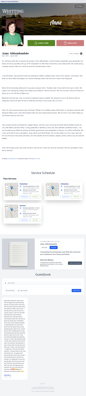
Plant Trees (35, 196)
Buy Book (53, 247)
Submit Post (76, 290)
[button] (11, 187)
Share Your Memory (75, 263)
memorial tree (12, 158)
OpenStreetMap (45, 391)
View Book (44, 247)
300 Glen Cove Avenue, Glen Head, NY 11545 (31, 192)
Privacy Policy (38, 388)
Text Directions (24, 196)
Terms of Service (47, 388)
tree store (37, 158)
